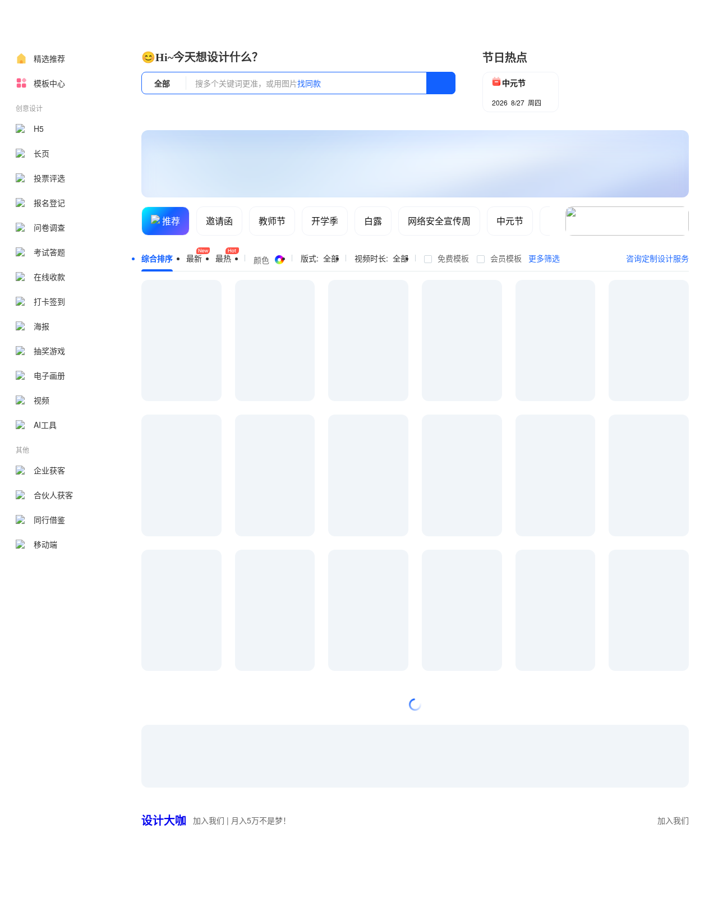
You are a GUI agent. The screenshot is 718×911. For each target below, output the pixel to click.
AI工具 (45, 424)
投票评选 (49, 177)
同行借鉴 (49, 519)
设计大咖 (163, 820)
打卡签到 (49, 301)
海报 (41, 326)
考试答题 (49, 251)
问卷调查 (49, 227)
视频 (41, 400)
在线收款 (49, 276)
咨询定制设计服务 (657, 258)
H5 (39, 128)
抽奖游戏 (49, 350)
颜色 (261, 259)
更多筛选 (544, 258)
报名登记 (49, 202)
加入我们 (673, 820)
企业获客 (49, 470)
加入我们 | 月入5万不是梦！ (242, 820)
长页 (41, 153)
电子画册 (49, 375)
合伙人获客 (53, 494)
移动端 (45, 544)
